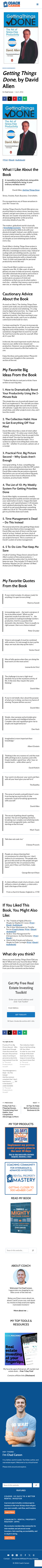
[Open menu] (37, 4)
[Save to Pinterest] (15, 99)
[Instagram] (21, 1555)
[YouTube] (8, 1555)
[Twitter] (29, 1555)
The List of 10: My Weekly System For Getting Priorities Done (20, 488)
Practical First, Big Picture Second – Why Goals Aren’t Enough (19, 456)
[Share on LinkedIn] (20, 99)
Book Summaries (9, 68)
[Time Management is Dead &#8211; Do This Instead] (11, 1081)
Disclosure (30, 1375)
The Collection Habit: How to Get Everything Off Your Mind (20, 422)
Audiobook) (11, 944)
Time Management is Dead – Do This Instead (20, 520)
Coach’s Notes (18, 929)
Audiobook (20, 160)
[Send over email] (25, 99)
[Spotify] (12, 1555)
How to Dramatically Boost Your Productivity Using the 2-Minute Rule (21, 393)
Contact (7, 1559)
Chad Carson (9, 92)
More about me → (21, 1310)
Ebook (11, 160)
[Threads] (33, 1555)
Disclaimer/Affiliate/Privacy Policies (25, 1559)
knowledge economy (12, 228)
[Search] (33, 1250)
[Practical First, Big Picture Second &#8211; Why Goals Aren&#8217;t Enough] (11, 1056)
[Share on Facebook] (5, 99)
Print (5, 160)
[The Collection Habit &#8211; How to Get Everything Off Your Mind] (28, 1056)
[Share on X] (10, 99)
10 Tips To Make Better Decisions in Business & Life (31, 1106)
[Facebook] (25, 1555)
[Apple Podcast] (17, 1555)
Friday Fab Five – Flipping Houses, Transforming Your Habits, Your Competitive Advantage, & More (11, 1110)
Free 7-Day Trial (26, 1371)
